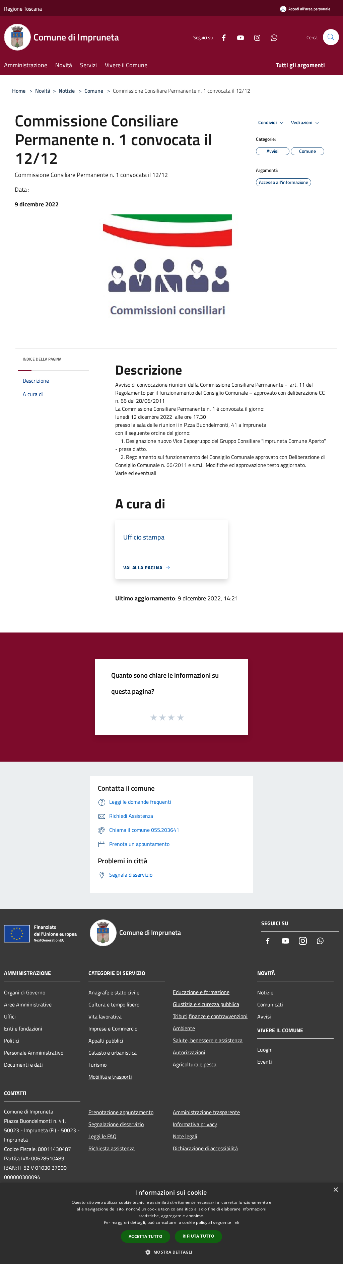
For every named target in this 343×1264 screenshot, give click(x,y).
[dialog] (171, 1223)
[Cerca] (331, 37)
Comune (93, 91)
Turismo (97, 1065)
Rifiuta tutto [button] (198, 1236)
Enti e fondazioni (23, 1029)
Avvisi (264, 1016)
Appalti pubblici (105, 1041)
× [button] (335, 1189)
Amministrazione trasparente (206, 1112)
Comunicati (270, 1004)
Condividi (268, 122)
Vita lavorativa (105, 1016)
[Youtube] (238, 36)
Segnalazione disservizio (116, 1124)
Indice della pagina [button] (42, 359)
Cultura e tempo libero (113, 1004)
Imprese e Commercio (112, 1029)
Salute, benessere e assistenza (208, 1040)
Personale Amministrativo (33, 1053)
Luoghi (265, 1050)
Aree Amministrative (28, 1004)
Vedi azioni (302, 122)
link (235, 1222)
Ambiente (184, 1028)
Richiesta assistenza (111, 1148)
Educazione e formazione (201, 992)
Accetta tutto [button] (145, 1236)
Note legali (185, 1136)
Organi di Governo (24, 992)
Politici (11, 1041)
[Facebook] (221, 36)
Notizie (67, 91)
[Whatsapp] (271, 36)
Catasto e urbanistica (112, 1053)
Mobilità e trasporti (110, 1077)
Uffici (10, 1016)
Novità (42, 91)
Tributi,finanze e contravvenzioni (210, 1016)
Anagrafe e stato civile (113, 992)
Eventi (264, 1062)
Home (18, 91)
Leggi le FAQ (102, 1136)
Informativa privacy (195, 1124)
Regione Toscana (23, 9)
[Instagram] (254, 36)
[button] (171, 1252)
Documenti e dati (23, 1065)
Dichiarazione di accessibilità (205, 1148)
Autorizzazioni (189, 1052)
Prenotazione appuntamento (120, 1112)
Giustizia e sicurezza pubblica (206, 1004)
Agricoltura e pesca (194, 1064)
